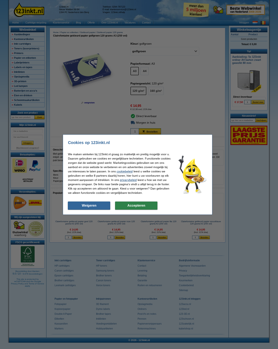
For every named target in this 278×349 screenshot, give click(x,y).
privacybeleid (128, 180)
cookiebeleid (125, 171)
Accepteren (136, 205)
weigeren (89, 205)
